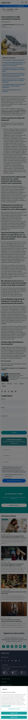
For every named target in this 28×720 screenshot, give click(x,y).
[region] (14, 703)
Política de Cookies (6, 706)
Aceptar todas (14, 717)
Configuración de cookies (14, 708)
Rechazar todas (14, 713)
